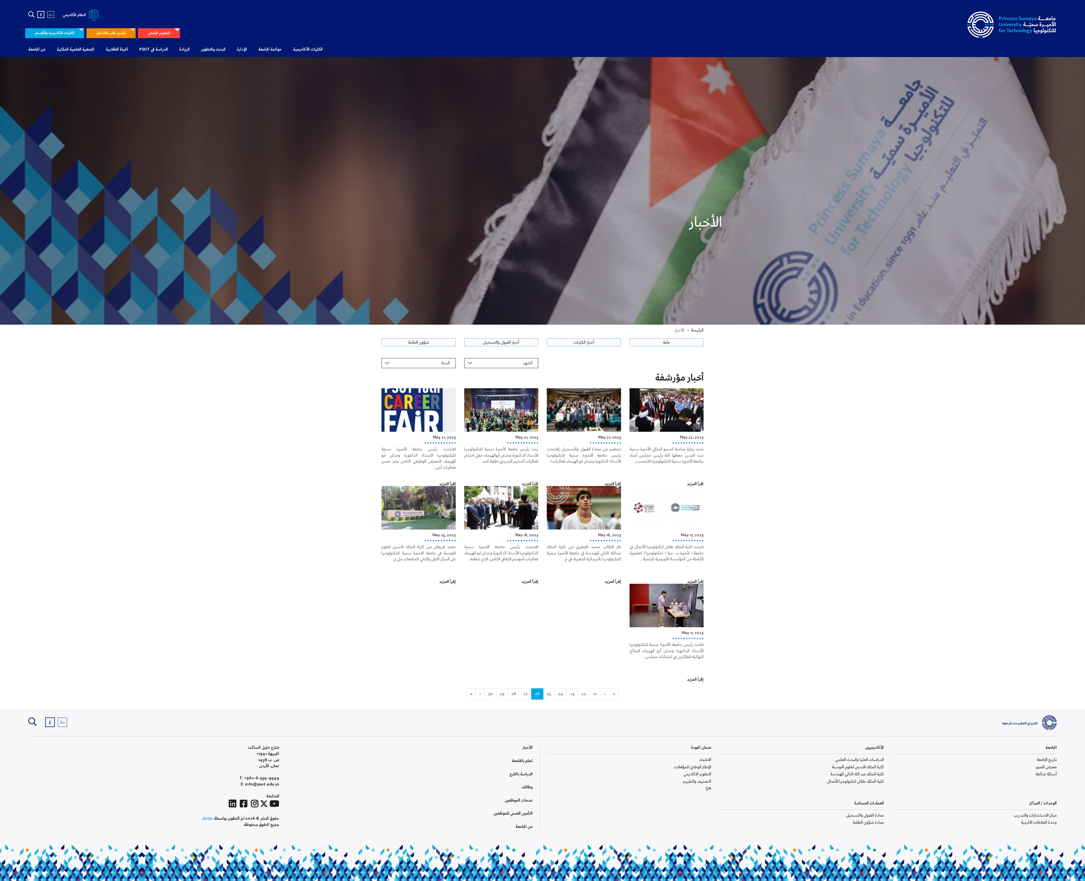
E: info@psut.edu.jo (260, 784)
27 (525, 694)
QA (708, 788)
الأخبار (527, 748)
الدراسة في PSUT (153, 49)
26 (537, 694)
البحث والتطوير (213, 49)
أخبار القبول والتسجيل (501, 342)
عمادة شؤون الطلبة (868, 822)
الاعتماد (705, 760)
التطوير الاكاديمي (697, 774)
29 (502, 694)
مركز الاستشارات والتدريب (1035, 815)
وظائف (527, 787)
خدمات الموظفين (519, 800)
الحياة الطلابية (117, 49)
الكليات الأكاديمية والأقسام (54, 33)
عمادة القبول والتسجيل (865, 815)
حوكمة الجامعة (270, 49)
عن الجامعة (36, 49)
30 (490, 694)
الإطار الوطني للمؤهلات (692, 767)
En (51, 15)
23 (572, 694)
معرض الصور (1046, 767)
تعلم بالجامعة (522, 761)
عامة (666, 342)
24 (560, 694)
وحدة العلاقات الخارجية (1039, 822)
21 (595, 694)
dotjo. (207, 818)
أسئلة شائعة (1046, 774)
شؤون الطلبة (418, 342)
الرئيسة (697, 330)
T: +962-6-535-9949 (259, 778)
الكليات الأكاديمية (308, 49)
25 (549, 694)
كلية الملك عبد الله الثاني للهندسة (857, 774)
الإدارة (242, 49)
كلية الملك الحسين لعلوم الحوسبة (858, 767)
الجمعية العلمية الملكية (75, 49)
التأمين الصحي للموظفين (513, 813)
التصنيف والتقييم (697, 781)
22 (583, 694)
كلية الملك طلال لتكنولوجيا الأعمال (855, 781)
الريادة (184, 49)
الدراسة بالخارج (521, 774)
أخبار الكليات (584, 342)
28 (513, 694)
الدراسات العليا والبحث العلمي (859, 760)
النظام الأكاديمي (75, 15)
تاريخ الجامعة (1047, 760)
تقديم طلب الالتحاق (111, 33)
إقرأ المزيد (695, 484)
